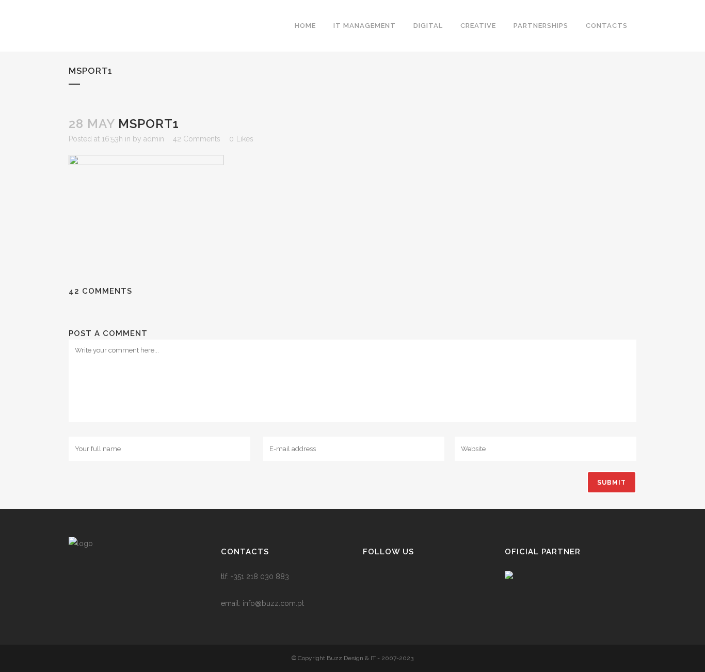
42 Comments (196, 139)
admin (153, 139)
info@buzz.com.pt (273, 603)
